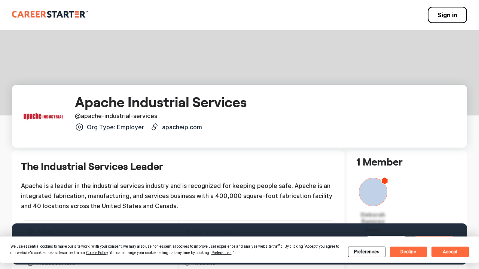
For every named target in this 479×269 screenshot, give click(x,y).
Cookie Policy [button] (97, 253)
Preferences (366, 251)
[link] (50, 14)
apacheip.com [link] (182, 127)
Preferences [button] (221, 253)
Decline (408, 251)
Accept (450, 251)
